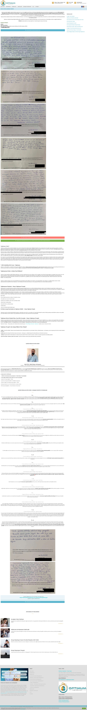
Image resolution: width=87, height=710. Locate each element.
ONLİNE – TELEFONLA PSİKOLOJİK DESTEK (38, 684)
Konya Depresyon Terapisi (18, 650)
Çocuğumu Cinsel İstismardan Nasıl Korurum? (74, 28)
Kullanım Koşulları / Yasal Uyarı (65, 671)
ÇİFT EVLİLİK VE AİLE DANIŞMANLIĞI (36, 680)
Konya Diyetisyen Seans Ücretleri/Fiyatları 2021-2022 (25, 640)
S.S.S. (33, 6)
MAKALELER (20, 6)
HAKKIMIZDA (8, 6)
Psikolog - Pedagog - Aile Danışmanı (81, 3)
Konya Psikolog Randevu (64, 700)
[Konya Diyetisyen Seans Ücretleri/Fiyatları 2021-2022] (5, 643)
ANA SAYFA (3, 6)
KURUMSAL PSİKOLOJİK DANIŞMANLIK (37, 685)
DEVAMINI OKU (60, 623)
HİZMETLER (14, 6)
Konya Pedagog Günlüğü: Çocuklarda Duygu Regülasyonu (76, 31)
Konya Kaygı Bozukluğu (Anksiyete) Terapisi (73, 24)
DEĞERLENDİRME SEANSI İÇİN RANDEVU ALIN (33, 30)
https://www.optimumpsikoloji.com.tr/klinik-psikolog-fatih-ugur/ (34, 597)
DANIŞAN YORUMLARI (27, 6)
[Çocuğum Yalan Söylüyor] (5, 622)
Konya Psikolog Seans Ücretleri (71, 23)
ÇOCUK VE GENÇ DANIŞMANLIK (36, 676)
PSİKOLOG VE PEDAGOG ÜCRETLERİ (20, 629)
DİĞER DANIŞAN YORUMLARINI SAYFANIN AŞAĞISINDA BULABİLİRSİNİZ (33, 237)
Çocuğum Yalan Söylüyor (17, 619)
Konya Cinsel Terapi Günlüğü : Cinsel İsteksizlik (74, 29)
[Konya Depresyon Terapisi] (5, 653)
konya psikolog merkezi (19, 691)
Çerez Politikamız (23, 708)
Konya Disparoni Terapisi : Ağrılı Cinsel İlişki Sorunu (75, 26)
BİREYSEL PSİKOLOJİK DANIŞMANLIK (36, 677)
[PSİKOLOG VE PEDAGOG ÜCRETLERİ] (5, 632)
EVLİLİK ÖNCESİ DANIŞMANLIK (35, 679)
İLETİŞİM (37, 6)
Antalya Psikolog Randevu (64, 701)
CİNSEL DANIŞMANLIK (34, 682)
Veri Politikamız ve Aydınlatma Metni (66, 679)
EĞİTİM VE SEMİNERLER (34, 687)
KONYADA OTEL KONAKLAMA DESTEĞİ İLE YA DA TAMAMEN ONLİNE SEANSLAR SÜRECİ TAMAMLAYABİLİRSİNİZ (33, 240)
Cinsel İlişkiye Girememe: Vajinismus (32, 323)
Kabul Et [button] (84, 708)
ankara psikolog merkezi (10, 691)
